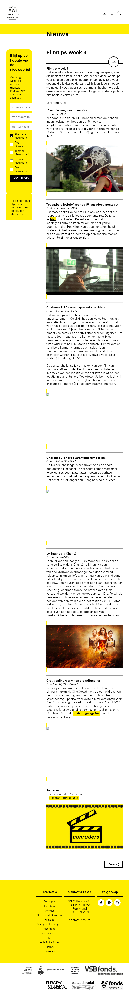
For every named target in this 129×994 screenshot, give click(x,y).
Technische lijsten (49, 942)
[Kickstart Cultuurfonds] (74, 971)
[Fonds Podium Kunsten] (26, 971)
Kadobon (49, 905)
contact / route (79, 920)
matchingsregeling (86, 713)
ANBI (49, 937)
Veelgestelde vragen (49, 923)
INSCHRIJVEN (21, 178)
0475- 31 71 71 (80, 912)
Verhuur (49, 910)
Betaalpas (49, 901)
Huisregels (49, 951)
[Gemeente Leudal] (84, 986)
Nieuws (49, 946)
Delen (111, 864)
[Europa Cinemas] (56, 986)
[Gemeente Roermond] (51, 971)
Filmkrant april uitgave (64, 797)
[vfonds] (112, 986)
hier (21, 200)
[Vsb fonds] (104, 971)
